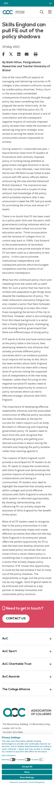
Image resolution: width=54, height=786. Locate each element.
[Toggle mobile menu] (48, 12)
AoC (5, 638)
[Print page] (35, 54)
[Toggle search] (42, 12)
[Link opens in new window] (3, 54)
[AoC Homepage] (13, 11)
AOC (6, 3)
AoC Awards (11, 676)
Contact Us (16, 618)
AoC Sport (9, 651)
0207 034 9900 (15, 732)
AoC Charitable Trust (17, 664)
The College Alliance (16, 689)
